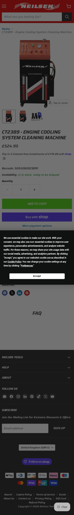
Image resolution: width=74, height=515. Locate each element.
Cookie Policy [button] (14, 261)
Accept (37, 276)
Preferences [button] (27, 265)
